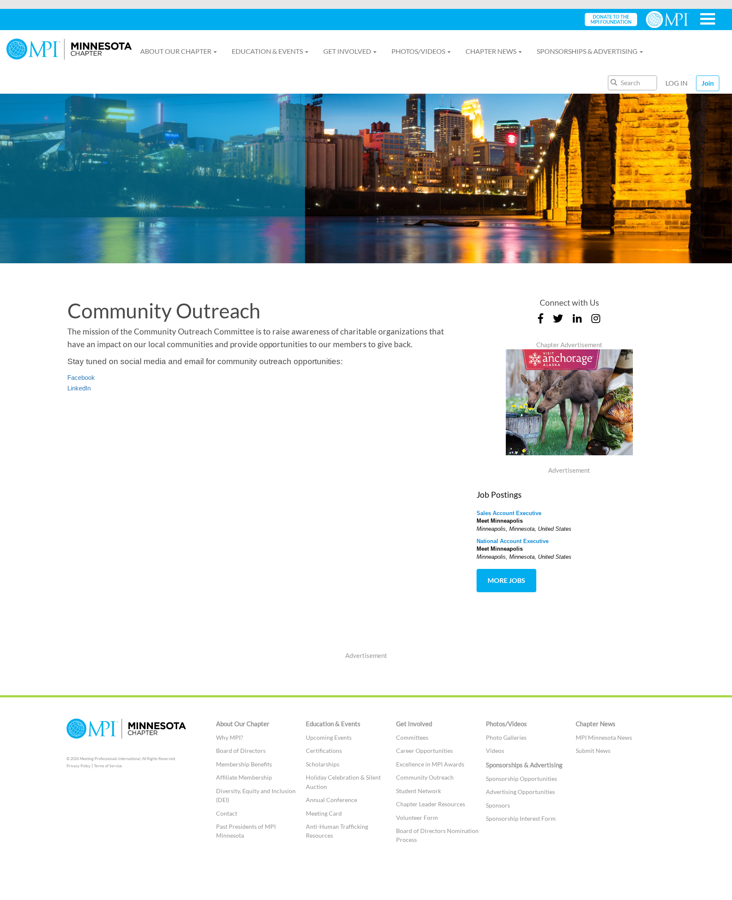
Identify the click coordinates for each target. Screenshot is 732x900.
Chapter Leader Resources (430, 804)
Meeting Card (324, 813)
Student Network (418, 790)
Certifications (324, 750)
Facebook (81, 377)
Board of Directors (241, 750)
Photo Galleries (506, 737)
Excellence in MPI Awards (430, 764)
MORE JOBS (506, 580)
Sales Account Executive (509, 513)
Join (708, 83)
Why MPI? (229, 737)
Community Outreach (425, 777)
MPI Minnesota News (604, 737)
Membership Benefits (244, 764)
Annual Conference (331, 799)
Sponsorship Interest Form (521, 818)
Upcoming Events (329, 737)
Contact (226, 813)
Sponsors (498, 805)
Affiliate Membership (244, 777)
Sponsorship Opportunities (521, 778)
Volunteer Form (417, 817)
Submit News (593, 750)
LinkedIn (79, 388)
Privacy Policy (79, 765)
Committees (412, 737)
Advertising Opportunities (520, 791)
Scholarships (322, 764)
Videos (495, 750)
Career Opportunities (424, 750)
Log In (676, 83)
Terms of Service (108, 765)
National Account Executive (513, 541)
